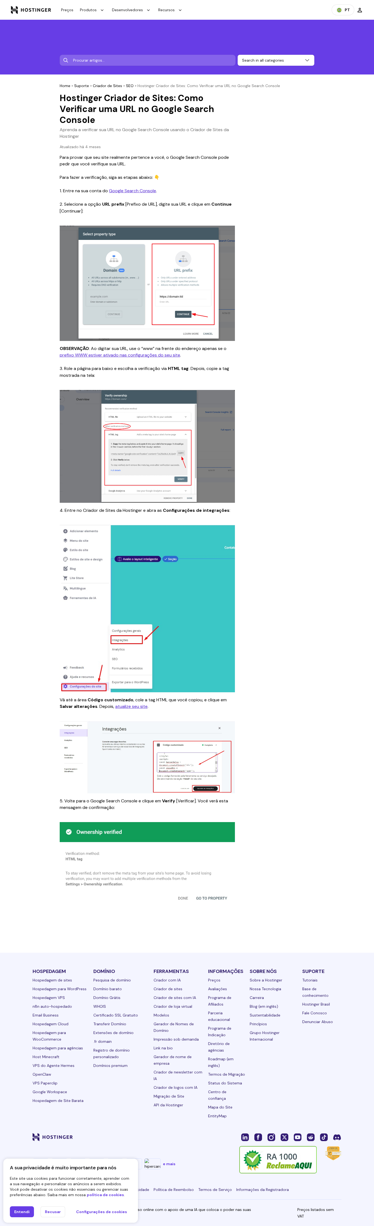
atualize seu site (131, 706)
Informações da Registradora (262, 1189)
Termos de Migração (226, 1074)
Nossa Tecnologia (265, 988)
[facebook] (258, 1137)
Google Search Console (132, 191)
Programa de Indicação (219, 1031)
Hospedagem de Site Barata (58, 1100)
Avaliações (217, 988)
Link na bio (163, 1048)
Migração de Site (169, 1096)
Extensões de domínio (113, 1032)
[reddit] (310, 1137)
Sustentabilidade (265, 1015)
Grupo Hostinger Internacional (265, 1036)
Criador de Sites (107, 85)
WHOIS (99, 1006)
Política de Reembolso (174, 1189)
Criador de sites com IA (175, 997)
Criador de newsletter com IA (178, 1075)
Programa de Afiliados (219, 1001)
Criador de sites (168, 988)
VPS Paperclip (45, 1083)
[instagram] (271, 1137)
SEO (130, 85)
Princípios (258, 1023)
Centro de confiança (217, 1095)
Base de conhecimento (315, 992)
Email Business (46, 1015)
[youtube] (297, 1137)
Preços (67, 9)
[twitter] (284, 1137)
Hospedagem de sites (52, 980)
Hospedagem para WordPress (60, 988)
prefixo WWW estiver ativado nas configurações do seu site (120, 355)
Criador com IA (167, 980)
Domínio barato (107, 988)
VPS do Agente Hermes (53, 1065)
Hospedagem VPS (49, 997)
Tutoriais (310, 980)
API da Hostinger (168, 1104)
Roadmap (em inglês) (221, 1062)
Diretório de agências (219, 1047)
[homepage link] (31, 10)
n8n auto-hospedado (52, 1006)
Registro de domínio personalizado (111, 1053)
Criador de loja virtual (173, 1006)
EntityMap (217, 1115)
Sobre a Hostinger (266, 980)
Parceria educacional (219, 1016)
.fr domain (102, 1041)
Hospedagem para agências (58, 1048)
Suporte (81, 85)
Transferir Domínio (109, 1023)
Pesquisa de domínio (112, 980)
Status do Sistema (225, 1083)
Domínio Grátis (106, 997)
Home (65, 85)
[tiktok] (324, 1137)
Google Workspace (50, 1091)
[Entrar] (359, 9)
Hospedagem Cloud (50, 1023)
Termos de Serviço (215, 1189)
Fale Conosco (314, 1012)
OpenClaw (42, 1074)
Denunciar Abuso (317, 1021)
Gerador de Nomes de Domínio (174, 1027)
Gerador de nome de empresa (173, 1060)
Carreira (257, 997)
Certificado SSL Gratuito (115, 1015)
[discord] (337, 1137)
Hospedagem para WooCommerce (49, 1036)
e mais (169, 1163)
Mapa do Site (220, 1107)
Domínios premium (110, 1065)
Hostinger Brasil (316, 1004)
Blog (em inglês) (264, 1006)
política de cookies (105, 1194)
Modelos (161, 1015)
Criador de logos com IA (175, 1087)
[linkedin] (245, 1137)
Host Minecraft (46, 1056)
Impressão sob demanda (176, 1039)
